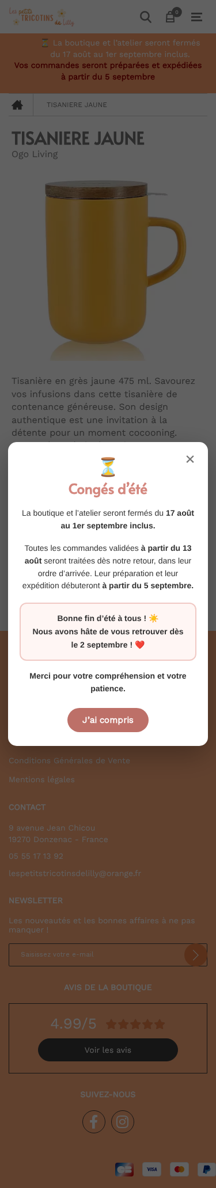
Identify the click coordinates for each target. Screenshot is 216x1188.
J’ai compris (108, 720)
